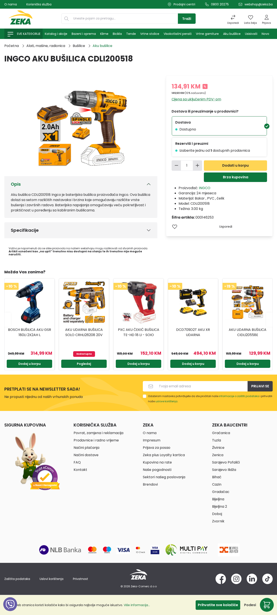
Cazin (216, 484)
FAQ (77, 462)
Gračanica (221, 432)
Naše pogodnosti (157, 469)
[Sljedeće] (269, 319)
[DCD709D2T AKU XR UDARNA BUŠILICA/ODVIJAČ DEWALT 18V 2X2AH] (193, 302)
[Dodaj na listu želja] (175, 227)
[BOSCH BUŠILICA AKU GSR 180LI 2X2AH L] (29, 302)
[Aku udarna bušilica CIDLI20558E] (247, 302)
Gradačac (220, 491)
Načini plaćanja (86, 447)
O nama (10, 4)
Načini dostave (86, 454)
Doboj (217, 513)
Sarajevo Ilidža (224, 469)
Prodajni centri (184, 4)
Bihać (216, 477)
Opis (16, 184)
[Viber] (10, 609)
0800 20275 (220, 4)
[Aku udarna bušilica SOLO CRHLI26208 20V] (84, 302)
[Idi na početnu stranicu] (20, 18)
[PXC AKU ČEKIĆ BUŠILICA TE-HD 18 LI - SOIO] (138, 302)
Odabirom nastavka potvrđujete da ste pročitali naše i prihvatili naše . (210, 398)
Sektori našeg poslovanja (164, 477)
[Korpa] (267, 605)
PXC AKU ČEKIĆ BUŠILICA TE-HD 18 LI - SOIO (138, 332)
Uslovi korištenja (51, 579)
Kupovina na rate (157, 462)
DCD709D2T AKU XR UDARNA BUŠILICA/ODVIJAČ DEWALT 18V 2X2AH (193, 332)
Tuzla (216, 440)
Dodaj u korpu (29, 364)
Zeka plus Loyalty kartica (164, 454)
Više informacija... (137, 605)
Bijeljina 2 (219, 506)
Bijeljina (218, 499)
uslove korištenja (166, 401)
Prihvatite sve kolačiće (218, 604)
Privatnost (80, 579)
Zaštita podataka (17, 579)
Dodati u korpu (235, 165)
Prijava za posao (156, 447)
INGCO (204, 187)
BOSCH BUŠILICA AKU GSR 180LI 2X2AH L (29, 332)
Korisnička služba (39, 4)
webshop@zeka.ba (259, 4)
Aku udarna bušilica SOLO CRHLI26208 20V (84, 332)
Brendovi (150, 484)
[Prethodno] (7, 319)
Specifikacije (25, 230)
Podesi (250, 604)
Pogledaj (84, 364)
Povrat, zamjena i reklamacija (98, 432)
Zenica (217, 454)
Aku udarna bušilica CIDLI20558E (247, 332)
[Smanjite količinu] (176, 165)
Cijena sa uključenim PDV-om (196, 99)
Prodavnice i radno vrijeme (96, 440)
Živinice (218, 447)
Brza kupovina (235, 177)
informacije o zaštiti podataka (239, 396)
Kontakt (80, 469)
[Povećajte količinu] (197, 165)
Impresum (151, 440)
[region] (138, 319)
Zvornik (218, 521)
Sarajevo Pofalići (226, 462)
